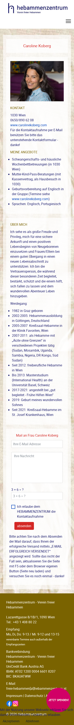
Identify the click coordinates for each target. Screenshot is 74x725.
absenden (24, 526)
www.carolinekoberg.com (28, 125)
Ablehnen (32, 721)
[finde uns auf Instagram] (15, 703)
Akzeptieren (11, 721)
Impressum (14, 695)
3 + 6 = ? (17, 489)
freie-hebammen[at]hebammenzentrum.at (36, 688)
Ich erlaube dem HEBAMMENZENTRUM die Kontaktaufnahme (36, 511)
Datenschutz (34, 695)
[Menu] (68, 22)
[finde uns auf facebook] (9, 703)
